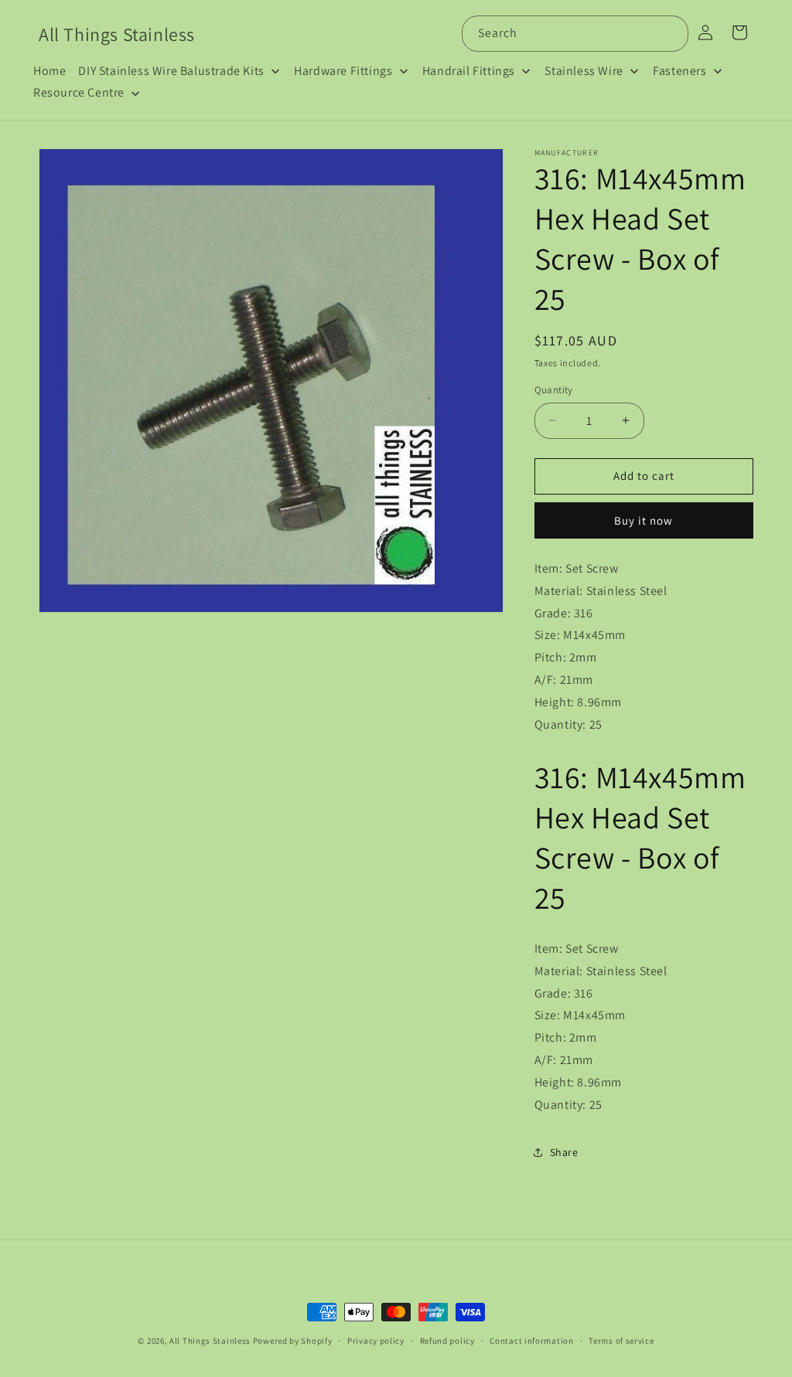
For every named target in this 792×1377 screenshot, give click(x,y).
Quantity (553, 389)
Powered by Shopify (293, 1340)
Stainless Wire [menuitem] (583, 71)
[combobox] (575, 33)
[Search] (671, 33)
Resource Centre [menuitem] (79, 92)
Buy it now (643, 520)
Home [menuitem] (49, 71)
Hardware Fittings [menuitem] (343, 71)
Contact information (531, 1340)
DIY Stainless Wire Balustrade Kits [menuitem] (171, 71)
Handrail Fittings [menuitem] (468, 71)
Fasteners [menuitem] (679, 71)
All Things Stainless (210, 1340)
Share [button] (564, 1152)
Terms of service (621, 1340)
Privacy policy (376, 1340)
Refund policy (447, 1340)
